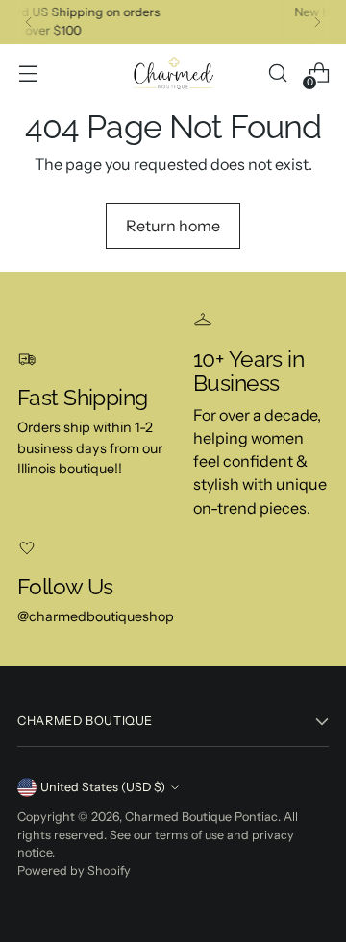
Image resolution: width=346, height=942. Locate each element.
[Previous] (29, 22)
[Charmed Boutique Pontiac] (173, 73)
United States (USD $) (102, 787)
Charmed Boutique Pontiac (201, 816)
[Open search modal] (277, 73)
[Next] (317, 22)
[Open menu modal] (27, 73)
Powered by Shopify (74, 870)
